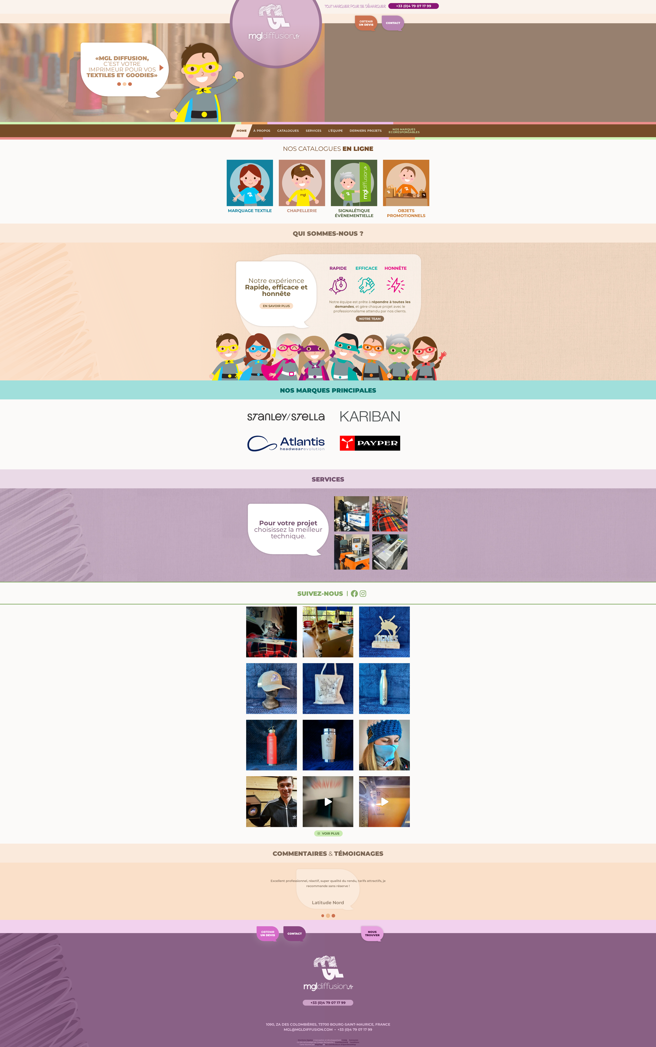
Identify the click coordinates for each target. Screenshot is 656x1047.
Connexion (353, 1040)
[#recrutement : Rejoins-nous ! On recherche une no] (328, 632)
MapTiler (319, 1044)
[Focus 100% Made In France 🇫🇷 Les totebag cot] (328, 688)
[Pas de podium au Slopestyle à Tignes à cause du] (384, 632)
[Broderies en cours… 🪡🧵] (271, 632)
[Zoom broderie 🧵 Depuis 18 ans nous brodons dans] (271, 688)
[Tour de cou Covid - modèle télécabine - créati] (384, 745)
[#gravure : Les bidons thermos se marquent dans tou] (384, 688)
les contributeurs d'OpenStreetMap (340, 1044)
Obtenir (366, 23)
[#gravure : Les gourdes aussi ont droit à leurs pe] (271, 745)
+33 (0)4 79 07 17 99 (413, 6)
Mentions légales (305, 1040)
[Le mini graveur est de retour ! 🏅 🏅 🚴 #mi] (328, 801)
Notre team (370, 319)
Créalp (344, 1040)
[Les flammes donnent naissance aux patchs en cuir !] (384, 801)
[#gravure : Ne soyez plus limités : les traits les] (328, 745)
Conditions (354, 1042)
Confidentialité (341, 1042)
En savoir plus (276, 306)
